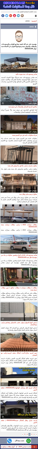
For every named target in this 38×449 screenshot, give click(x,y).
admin (31, 27)
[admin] (19, 42)
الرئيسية (34, 21)
